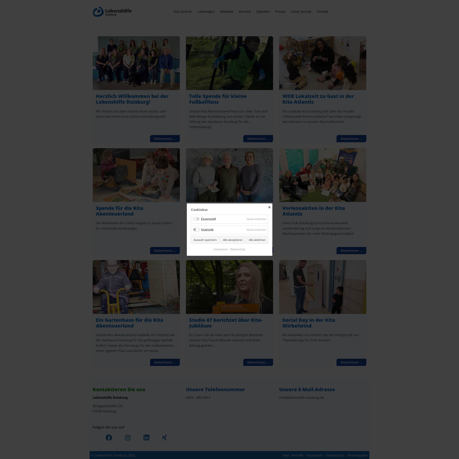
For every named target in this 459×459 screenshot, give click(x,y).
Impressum (221, 249)
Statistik (207, 229)
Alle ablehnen (257, 240)
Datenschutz (237, 249)
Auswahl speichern (205, 240)
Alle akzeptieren (233, 240)
